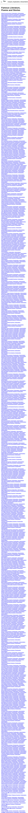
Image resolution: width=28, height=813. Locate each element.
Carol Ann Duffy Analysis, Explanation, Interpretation (13, 190)
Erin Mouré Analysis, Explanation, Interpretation (12, 724)
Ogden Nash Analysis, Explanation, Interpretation (12, 102)
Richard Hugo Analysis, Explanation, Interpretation (13, 471)
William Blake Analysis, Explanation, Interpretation (12, 15)
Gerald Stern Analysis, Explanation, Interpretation (12, 475)
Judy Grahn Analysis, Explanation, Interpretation (12, 358)
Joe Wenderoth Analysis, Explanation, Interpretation (13, 780)
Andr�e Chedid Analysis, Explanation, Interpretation (13, 812)
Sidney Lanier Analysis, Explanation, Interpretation (13, 128)
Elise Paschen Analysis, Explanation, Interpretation (13, 791)
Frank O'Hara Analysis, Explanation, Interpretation (12, 174)
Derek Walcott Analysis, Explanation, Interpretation (13, 155)
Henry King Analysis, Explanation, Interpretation (12, 573)
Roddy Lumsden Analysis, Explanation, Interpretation (13, 632)
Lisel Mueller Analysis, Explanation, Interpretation (12, 254)
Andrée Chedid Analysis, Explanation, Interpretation (13, 705)
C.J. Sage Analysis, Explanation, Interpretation (12, 616)
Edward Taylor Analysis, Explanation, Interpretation (13, 374)
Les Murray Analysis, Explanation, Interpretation (12, 235)
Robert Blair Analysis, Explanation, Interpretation (12, 673)
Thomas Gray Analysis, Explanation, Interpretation (12, 119)
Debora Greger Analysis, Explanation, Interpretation (13, 777)
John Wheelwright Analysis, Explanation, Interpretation (13, 781)
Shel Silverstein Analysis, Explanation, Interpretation (13, 153)
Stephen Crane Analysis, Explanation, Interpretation (13, 265)
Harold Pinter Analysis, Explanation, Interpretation (12, 677)
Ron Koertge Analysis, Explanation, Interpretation (12, 623)
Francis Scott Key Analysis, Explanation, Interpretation (13, 594)
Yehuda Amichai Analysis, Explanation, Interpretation (13, 167)
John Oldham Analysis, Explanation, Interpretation (12, 544)
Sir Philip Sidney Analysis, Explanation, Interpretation (13, 166)
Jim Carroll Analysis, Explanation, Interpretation (12, 763)
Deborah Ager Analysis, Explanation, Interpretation (13, 443)
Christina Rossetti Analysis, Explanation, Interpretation (13, 189)
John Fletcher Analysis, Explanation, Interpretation (12, 608)
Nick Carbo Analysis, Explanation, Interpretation (12, 690)
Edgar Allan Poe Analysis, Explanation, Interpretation (13, 26)
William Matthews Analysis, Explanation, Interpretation (13, 307)
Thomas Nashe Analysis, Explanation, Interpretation (13, 345)
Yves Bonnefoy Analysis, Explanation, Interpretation (13, 704)
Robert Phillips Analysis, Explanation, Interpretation (13, 762)
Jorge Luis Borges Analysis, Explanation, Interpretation (14, 253)
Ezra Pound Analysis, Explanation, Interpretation (12, 75)
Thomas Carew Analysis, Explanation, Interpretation (13, 384)
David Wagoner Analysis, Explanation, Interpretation (13, 578)
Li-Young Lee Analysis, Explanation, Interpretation (12, 177)
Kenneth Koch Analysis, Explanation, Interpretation (13, 413)
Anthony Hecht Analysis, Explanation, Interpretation (13, 246)
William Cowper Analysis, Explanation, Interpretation (13, 331)
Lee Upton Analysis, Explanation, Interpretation (12, 337)
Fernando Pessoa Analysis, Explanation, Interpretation (13, 666)
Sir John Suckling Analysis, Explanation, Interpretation (13, 300)
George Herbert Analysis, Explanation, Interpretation (13, 143)
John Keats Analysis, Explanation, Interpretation (12, 47)
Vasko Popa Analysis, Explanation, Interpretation (12, 215)
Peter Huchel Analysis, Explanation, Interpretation (12, 609)
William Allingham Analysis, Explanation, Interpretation (13, 201)
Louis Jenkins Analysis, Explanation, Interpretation (12, 542)
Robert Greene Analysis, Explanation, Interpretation (13, 680)
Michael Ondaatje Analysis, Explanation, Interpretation (13, 288)
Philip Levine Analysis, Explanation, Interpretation (12, 114)
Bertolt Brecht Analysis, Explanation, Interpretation (12, 213)
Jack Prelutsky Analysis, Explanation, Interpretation (13, 587)
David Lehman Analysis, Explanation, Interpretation (13, 169)
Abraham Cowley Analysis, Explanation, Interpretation (13, 765)
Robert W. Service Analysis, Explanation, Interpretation (13, 148)
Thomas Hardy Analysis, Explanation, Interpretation (13, 32)
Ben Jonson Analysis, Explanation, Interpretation (12, 149)
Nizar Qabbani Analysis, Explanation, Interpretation (13, 368)
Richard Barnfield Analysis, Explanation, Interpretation (13, 577)
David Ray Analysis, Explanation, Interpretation (12, 633)
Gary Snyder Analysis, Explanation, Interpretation (12, 361)
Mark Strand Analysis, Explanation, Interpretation (12, 240)
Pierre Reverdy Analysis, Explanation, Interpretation (13, 667)
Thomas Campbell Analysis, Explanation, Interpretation (14, 255)
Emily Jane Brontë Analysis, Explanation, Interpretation (14, 142)
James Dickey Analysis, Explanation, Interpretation (13, 341)
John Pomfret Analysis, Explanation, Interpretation (12, 672)
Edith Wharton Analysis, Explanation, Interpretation (13, 563)
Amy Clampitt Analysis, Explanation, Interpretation (12, 275)
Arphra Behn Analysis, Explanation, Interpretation (12, 267)
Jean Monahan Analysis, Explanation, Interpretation (13, 787)
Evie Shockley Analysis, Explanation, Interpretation (13, 670)
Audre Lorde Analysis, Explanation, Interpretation (12, 184)
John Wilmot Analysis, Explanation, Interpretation (12, 715)
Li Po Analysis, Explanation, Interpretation (11, 115)
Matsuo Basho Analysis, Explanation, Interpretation (13, 336)
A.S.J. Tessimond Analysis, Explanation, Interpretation (13, 156)
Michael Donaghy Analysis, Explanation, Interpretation (13, 707)
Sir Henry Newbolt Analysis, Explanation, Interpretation (14, 739)
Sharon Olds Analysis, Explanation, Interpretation (12, 310)
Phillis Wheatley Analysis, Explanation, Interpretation (13, 329)
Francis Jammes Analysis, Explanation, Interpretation (13, 782)
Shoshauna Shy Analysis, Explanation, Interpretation (13, 625)
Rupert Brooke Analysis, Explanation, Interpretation (13, 70)
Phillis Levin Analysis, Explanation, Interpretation (12, 537)
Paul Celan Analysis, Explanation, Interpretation (12, 315)
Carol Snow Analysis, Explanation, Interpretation (12, 734)
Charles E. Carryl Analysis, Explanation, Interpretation (13, 398)
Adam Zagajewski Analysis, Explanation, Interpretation (13, 393)
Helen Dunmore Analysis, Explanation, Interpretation (13, 775)
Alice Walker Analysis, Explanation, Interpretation (12, 382)
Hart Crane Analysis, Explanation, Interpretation (12, 241)
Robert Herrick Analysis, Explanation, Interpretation (13, 33)
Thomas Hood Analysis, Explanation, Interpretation (13, 200)
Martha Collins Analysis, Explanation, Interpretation (13, 591)
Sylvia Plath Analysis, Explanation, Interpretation (12, 40)
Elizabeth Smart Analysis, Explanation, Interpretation (13, 526)
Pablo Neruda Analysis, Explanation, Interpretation (13, 104)
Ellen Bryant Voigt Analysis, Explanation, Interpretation (13, 605)
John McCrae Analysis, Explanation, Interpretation (12, 178)
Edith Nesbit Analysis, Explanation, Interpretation (12, 468)
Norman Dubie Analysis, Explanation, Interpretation (13, 790)
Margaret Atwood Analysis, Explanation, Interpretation (13, 124)
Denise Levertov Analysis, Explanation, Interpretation (13, 306)
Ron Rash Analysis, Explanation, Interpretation (12, 301)
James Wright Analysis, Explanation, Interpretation (12, 171)
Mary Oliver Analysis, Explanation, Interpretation (12, 137)
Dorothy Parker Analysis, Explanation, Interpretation (13, 69)
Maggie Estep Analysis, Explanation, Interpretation (12, 773)
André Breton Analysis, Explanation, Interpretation (12, 588)
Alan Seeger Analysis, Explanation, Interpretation (12, 480)
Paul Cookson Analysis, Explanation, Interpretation (13, 756)
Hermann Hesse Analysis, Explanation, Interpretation (13, 330)
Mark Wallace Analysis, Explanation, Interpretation (12, 703)
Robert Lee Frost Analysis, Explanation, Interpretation (13, 39)
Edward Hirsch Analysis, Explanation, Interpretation (13, 783)
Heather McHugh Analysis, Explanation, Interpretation (13, 486)
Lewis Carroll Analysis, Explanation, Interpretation (12, 122)
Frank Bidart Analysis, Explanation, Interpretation (12, 377)
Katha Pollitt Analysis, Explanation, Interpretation (12, 706)
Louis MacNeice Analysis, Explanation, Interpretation (13, 432)
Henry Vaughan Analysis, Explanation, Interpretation (13, 260)
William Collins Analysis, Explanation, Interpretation (13, 286)
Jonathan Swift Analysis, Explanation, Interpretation (13, 105)
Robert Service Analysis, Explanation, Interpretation (13, 28)
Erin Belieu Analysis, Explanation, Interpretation (12, 683)
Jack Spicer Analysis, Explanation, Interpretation (12, 746)
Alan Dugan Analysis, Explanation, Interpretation (12, 489)
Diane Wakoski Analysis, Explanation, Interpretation (13, 697)
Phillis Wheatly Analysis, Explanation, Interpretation (13, 152)
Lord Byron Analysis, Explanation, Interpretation (12, 164)
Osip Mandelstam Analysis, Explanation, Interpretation (13, 758)
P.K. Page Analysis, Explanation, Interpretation (12, 431)
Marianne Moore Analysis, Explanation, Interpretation (13, 261)
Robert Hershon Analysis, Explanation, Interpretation (13, 732)
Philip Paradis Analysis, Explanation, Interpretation (13, 636)
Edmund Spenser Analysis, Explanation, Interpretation (13, 76)
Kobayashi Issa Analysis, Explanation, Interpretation (13, 274)
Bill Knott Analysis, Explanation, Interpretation (11, 220)
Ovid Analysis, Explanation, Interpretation (10, 160)
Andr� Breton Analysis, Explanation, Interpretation (13, 801)
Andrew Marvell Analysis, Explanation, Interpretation (13, 87)
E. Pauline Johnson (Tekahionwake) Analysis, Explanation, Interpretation (11, 452)
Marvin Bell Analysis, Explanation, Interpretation (12, 760)
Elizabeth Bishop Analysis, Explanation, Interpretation (13, 100)
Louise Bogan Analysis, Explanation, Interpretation (13, 230)
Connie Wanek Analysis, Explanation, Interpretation (13, 499)
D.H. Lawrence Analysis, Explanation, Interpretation (13, 141)
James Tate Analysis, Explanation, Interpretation (12, 343)
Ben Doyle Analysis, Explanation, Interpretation (12, 547)
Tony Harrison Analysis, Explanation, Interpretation (13, 210)
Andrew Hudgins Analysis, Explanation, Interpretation (13, 434)
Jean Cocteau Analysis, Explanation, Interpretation (13, 589)
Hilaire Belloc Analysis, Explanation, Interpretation (12, 144)
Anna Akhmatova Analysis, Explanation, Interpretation (13, 242)
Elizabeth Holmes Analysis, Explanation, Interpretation (13, 752)
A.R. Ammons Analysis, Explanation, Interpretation (12, 297)
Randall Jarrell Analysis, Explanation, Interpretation (13, 176)
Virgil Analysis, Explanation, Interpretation (11, 344)
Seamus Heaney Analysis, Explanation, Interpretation (13, 94)
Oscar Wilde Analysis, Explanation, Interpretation (12, 93)
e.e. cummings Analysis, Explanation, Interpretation (13, 52)
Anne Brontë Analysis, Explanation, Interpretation (12, 131)
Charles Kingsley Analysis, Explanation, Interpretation (13, 383)
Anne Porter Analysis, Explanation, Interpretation (12, 789)
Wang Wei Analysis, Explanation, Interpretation (12, 566)
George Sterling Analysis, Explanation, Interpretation (13, 698)
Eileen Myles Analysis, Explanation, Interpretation (12, 652)
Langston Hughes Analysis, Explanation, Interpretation (13, 48)
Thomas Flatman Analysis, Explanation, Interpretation (13, 753)
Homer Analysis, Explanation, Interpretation (11, 203)
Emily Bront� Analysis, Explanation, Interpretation (12, 786)
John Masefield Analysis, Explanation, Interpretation (13, 211)
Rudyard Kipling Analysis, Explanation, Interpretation (13, 30)
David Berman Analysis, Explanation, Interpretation (13, 433)
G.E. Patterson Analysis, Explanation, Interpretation (13, 688)
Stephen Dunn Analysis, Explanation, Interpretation (13, 207)
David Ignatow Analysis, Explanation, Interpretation (13, 533)
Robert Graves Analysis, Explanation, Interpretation (13, 289)
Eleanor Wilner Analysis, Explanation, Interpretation (13, 669)
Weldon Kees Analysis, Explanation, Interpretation (12, 296)
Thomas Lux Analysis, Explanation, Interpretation (12, 295)
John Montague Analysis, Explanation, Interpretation (13, 525)
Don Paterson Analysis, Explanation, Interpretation (12, 728)
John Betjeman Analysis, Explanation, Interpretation (13, 412)
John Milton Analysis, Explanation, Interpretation (12, 63)
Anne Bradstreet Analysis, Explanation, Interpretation (13, 78)
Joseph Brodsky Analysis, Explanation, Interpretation (13, 549)
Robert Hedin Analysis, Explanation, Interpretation (12, 693)
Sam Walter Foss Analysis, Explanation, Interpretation (13, 390)
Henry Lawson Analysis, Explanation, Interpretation (13, 151)
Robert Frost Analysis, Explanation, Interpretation (12, 13)
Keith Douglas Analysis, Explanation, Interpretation (13, 311)
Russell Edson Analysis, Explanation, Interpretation (13, 197)
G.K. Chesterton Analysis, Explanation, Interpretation (13, 269)
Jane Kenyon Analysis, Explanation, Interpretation (12, 397)
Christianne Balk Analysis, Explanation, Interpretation (13, 767)
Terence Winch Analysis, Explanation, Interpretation (13, 719)
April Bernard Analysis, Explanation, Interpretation (12, 759)
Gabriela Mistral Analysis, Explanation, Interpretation (13, 507)
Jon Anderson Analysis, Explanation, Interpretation (12, 516)
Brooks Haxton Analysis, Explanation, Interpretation (13, 691)
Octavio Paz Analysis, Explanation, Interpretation (12, 546)
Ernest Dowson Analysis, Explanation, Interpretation (13, 256)
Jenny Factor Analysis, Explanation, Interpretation (12, 712)
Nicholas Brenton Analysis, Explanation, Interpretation (13, 422)
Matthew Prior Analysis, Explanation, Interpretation (12, 611)
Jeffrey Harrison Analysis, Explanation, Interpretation (13, 599)
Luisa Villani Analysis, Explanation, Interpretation (12, 797)
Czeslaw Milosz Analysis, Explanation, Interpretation (13, 317)
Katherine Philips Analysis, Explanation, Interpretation (13, 438)
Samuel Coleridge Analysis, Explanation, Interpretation (14, 447)
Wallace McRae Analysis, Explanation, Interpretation (13, 596)
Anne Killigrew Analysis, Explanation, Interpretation (13, 503)
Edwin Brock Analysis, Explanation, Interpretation (12, 244)
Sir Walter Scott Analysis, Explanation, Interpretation (13, 239)
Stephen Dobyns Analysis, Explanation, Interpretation (13, 635)
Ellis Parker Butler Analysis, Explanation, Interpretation (13, 560)
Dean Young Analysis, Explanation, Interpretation (12, 561)
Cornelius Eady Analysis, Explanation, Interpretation (13, 665)
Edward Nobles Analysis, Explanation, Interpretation (13, 604)
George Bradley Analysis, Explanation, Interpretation (13, 735)
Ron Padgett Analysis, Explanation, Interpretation (12, 718)
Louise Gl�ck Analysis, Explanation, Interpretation (13, 785)
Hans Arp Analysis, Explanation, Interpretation (11, 653)
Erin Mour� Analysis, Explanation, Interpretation (12, 806)
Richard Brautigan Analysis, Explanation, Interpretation (14, 294)
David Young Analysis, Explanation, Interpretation (12, 738)
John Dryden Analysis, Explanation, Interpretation (12, 130)
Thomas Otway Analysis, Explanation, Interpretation (13, 749)
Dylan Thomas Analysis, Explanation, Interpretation (13, 68)
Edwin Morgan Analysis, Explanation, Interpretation (13, 548)
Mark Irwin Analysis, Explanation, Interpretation (12, 622)
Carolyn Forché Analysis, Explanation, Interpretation (13, 465)
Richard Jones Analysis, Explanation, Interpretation (13, 500)
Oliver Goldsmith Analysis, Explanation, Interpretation (13, 237)
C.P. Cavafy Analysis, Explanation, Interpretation (12, 145)
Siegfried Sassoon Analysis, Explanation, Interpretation (14, 183)
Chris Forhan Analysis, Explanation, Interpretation (12, 618)
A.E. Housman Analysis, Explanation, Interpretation (13, 238)
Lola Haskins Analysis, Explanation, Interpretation (12, 684)
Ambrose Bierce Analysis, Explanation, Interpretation (13, 376)
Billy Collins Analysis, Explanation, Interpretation (12, 118)
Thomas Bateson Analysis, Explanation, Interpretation (13, 485)
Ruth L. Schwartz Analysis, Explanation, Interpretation (13, 736)
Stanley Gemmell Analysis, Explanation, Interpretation (13, 590)
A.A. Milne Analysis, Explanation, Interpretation (12, 512)
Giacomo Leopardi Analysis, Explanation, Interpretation (14, 415)
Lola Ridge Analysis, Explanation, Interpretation (12, 714)
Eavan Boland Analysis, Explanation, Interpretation (13, 287)
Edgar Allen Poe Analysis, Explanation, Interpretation (13, 29)
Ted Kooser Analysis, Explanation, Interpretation (12, 402)
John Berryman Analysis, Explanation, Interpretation (13, 74)
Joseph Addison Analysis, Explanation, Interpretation (13, 304)
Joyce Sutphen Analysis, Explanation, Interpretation (13, 576)
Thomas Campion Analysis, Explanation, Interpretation (13, 282)
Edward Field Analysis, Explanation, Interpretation (12, 722)
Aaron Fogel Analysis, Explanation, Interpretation (12, 769)
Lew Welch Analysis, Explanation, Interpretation (12, 725)
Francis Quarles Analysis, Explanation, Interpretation (13, 571)
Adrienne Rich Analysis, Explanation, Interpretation (13, 121)
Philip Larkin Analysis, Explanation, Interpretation (12, 61)
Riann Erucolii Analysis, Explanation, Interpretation (13, 626)
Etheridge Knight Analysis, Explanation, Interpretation (13, 356)
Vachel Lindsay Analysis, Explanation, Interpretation (13, 655)
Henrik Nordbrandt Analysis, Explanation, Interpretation (14, 700)
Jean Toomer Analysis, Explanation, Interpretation (12, 386)
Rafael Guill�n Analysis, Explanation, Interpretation (13, 810)
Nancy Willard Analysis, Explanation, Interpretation (13, 713)
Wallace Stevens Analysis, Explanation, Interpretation (13, 107)
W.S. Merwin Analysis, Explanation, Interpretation (12, 212)
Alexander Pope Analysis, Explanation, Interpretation (13, 103)
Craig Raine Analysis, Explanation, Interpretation (12, 248)
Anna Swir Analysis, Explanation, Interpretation (12, 448)
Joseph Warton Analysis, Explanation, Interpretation (13, 523)
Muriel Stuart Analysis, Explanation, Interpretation (12, 363)
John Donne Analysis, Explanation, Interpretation (12, 22)
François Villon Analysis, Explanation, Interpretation (13, 472)
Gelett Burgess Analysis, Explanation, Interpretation (13, 364)
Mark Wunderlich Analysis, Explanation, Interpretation (13, 772)
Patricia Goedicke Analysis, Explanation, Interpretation (13, 681)
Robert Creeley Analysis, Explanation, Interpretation (13, 233)
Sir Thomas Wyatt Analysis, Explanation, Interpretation (13, 112)
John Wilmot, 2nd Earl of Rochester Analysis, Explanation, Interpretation (11, 502)
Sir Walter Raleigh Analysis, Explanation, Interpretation (14, 362)
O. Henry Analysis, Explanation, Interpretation (11, 222)
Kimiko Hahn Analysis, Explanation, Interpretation (12, 592)
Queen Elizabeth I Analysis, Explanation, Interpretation (13, 410)
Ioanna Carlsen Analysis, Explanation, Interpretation (13, 740)
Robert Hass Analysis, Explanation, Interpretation (12, 357)
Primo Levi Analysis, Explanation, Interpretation (12, 450)
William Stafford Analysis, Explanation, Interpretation (13, 163)
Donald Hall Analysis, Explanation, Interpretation (12, 779)
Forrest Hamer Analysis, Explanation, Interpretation (13, 658)
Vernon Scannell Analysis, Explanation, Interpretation (13, 208)
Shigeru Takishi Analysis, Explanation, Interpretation (13, 696)
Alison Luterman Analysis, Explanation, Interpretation (13, 567)
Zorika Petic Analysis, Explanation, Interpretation (12, 570)
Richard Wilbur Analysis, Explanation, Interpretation (13, 214)
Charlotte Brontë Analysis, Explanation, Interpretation (13, 245)
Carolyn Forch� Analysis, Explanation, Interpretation (13, 800)
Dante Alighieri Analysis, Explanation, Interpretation (13, 333)
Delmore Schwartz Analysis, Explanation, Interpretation (14, 165)
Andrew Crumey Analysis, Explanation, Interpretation (13, 699)
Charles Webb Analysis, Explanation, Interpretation (13, 617)
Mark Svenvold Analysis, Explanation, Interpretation (13, 615)
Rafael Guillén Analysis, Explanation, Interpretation (13, 685)
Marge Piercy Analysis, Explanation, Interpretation (12, 146)
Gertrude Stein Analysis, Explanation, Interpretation (13, 495)
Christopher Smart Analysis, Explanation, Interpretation (14, 645)
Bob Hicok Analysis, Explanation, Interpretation (12, 411)
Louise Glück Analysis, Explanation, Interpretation (12, 187)
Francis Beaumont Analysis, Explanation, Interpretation (14, 370)
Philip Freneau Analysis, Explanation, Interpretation (13, 342)
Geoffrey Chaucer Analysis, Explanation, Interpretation (13, 129)
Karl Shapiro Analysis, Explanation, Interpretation (12, 316)
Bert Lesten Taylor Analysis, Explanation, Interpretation (13, 751)
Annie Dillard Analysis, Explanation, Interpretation (12, 659)
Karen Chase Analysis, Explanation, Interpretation (12, 631)
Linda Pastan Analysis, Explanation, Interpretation (12, 199)
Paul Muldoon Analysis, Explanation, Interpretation (13, 266)
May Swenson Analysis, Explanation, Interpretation (13, 416)
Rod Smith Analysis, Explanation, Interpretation (12, 770)
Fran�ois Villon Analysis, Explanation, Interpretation (13, 802)
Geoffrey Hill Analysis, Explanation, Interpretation (12, 536)
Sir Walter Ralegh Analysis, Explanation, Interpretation (13, 369)
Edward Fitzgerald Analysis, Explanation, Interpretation (14, 439)
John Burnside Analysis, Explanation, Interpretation (13, 529)
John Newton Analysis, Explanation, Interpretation (12, 628)
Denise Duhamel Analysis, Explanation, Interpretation (13, 766)
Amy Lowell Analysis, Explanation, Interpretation (12, 359)
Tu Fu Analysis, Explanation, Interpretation (11, 252)
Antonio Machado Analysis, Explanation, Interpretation (13, 427)
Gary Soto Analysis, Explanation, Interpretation (12, 477)
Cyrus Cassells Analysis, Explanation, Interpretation (13, 745)
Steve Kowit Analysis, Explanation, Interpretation (12, 509)
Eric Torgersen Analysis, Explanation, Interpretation (13, 748)
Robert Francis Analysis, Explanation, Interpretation (13, 515)
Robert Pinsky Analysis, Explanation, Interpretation (13, 335)
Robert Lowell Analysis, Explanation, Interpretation (13, 395)
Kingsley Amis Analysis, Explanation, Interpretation (13, 711)
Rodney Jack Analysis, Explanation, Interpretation (12, 761)
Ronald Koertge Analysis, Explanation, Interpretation (13, 511)
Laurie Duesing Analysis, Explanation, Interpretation (13, 671)
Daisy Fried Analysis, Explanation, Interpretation (12, 679)
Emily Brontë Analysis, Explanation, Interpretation (12, 247)
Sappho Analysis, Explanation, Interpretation (11, 77)
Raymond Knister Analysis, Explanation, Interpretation (13, 484)
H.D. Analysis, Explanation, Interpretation (10, 198)
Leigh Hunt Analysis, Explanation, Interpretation (12, 234)
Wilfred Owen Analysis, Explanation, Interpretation (12, 64)
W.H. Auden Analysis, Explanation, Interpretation (12, 89)
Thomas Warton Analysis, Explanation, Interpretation (13, 532)
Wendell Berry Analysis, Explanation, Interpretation (13, 409)
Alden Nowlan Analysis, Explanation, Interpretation (13, 508)
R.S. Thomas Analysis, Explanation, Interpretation (12, 219)
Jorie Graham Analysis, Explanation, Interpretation (12, 367)
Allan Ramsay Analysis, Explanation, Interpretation (13, 554)
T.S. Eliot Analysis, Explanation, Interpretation (11, 73)
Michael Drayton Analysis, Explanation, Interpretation (13, 470)
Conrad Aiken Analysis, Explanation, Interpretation (12, 157)
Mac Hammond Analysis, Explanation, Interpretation (13, 543)
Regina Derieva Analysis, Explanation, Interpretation (13, 381)
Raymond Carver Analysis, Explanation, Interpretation (13, 328)
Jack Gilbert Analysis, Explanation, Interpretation (12, 324)
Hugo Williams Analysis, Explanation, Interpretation (13, 347)
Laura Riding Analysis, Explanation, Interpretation (12, 437)
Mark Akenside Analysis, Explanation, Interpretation (13, 403)
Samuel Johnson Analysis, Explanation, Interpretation (13, 375)
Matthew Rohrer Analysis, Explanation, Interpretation (13, 541)
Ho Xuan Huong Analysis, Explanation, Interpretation (13, 676)
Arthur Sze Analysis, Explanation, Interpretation (12, 733)
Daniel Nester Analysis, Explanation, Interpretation (12, 774)
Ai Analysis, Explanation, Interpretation (10, 574)
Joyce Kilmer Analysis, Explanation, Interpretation (12, 132)
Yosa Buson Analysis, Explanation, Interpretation (12, 385)
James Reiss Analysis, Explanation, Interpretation (12, 694)
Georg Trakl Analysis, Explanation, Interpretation (12, 513)
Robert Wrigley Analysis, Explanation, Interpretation (13, 727)
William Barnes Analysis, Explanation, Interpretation (13, 453)
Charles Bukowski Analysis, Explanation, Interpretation (14, 123)
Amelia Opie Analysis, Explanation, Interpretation (12, 417)
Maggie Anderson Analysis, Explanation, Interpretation (13, 692)
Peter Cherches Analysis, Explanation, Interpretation (13, 564)
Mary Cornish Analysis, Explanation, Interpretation (12, 562)
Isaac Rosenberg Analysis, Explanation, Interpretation (13, 425)
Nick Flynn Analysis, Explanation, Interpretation (12, 420)
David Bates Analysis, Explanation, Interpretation (12, 506)
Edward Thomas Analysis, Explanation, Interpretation (13, 179)
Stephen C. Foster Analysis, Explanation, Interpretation (14, 293)
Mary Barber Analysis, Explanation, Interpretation (12, 557)
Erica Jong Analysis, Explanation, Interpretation (12, 559)
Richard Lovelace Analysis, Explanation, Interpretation (13, 71)
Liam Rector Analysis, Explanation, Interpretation (12, 446)
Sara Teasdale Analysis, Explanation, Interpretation (13, 150)
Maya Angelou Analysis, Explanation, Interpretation (13, 162)
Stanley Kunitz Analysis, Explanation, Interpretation (13, 534)
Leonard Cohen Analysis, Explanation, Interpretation (13, 355)
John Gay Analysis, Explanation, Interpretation (12, 505)
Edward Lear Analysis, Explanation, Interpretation (12, 461)
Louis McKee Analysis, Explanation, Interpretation (12, 436)
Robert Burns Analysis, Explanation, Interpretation (12, 62)
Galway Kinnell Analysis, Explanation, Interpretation (13, 206)
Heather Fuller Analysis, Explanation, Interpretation (13, 678)
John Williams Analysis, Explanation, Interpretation (13, 768)
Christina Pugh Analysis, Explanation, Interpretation (13, 701)
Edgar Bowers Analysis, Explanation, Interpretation (13, 474)
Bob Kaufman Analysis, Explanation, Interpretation (12, 582)
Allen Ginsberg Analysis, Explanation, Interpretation (13, 88)
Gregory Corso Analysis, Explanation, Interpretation (13, 535)
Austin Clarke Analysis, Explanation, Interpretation (12, 741)
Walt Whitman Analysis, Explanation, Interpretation (12, 19)
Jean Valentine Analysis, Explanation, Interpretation (13, 473)
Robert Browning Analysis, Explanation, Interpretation (13, 27)
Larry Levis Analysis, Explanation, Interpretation (12, 530)
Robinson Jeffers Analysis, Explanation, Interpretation (13, 101)
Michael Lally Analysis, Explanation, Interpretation (12, 621)
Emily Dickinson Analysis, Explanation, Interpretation (13, 14)
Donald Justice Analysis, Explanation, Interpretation (13, 281)
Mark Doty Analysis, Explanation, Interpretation (12, 514)
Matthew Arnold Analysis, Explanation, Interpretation (13, 43)
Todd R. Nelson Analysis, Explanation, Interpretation (13, 642)
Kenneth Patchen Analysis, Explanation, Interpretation (13, 674)
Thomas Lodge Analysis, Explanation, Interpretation (13, 426)
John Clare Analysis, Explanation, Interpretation (12, 193)
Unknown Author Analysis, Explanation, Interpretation (13, 221)
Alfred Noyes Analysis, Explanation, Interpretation (12, 224)
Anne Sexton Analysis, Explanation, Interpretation (12, 55)
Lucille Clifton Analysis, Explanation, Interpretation (12, 334)
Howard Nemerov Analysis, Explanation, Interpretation (13, 319)
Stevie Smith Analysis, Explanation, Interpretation (12, 170)
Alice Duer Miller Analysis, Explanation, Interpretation (13, 595)
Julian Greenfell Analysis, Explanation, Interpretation (13, 607)
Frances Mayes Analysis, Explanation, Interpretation (13, 747)
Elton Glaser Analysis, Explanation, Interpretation (12, 726)
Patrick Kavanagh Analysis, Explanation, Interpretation (13, 270)
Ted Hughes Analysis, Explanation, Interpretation (12, 134)
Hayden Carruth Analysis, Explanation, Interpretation (13, 299)
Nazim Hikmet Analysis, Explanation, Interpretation (13, 268)
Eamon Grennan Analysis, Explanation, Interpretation (13, 518)
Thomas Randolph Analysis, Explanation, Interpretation (14, 583)
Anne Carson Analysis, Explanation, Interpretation (12, 717)
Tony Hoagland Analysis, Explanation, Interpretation (13, 619)
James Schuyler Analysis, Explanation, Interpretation (13, 396)
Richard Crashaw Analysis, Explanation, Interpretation (13, 610)
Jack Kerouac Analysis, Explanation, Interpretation (12, 776)
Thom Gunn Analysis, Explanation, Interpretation (12, 365)
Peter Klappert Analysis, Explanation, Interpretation (13, 601)
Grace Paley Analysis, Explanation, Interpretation (12, 553)
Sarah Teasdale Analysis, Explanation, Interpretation (13, 41)
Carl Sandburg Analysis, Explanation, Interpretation (13, 42)
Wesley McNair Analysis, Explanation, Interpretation (13, 646)
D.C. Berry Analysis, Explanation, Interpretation (12, 624)
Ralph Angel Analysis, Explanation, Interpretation (12, 575)
